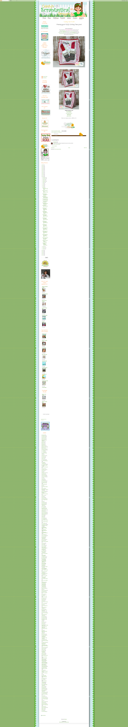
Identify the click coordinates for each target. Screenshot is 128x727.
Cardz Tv (43, 458)
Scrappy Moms (44, 639)
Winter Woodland (44, 707)
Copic (42, 471)
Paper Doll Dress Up (44, 605)
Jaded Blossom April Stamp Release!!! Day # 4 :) (45, 215)
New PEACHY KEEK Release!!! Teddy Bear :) (45, 204)
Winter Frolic (43, 706)
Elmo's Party (43, 488)
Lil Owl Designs (44, 387)
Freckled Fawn (44, 502)
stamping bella (44, 667)
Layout (43, 544)
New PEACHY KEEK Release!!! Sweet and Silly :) (45, 197)
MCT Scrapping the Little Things (44, 568)
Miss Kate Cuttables (44, 592)
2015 (42, 250)
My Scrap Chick (44, 597)
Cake (42, 454)
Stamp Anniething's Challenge (44, 661)
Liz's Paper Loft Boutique (44, 549)
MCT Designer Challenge (44, 559)
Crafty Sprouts (44, 474)
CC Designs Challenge (43, 463)
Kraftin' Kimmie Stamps (45, 541)
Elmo (42, 485)
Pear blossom (44, 616)
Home (69, 147)
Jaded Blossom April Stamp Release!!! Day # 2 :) (45, 222)
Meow (42, 589)
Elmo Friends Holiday (45, 486)
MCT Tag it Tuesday (44, 575)
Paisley (43, 604)
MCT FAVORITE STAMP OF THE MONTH (44, 561)
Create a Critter (44, 475)
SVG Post (43, 683)
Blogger (66, 719)
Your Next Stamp (44, 711)
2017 (42, 175)
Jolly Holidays (44, 534)
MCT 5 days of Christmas (44, 555)
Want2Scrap (43, 702)
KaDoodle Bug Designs (44, 538)
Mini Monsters (44, 591)
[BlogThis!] (63, 131)
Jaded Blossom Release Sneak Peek (45, 532)
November (44, 178)
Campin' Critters (44, 455)
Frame (43, 501)
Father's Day (43, 495)
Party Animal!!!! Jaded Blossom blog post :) (44, 195)
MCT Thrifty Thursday (45, 578)
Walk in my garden (44, 701)
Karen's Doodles (44, 539)
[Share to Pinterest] (65, 131)
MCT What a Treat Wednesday (44, 582)
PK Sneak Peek (44, 617)
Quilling (43, 630)
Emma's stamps (44, 491)
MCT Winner (43, 587)
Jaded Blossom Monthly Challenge (44, 527)
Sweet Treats (43, 686)
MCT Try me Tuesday (45, 580)
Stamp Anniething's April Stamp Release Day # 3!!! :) (45, 229)
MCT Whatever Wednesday (44, 584)
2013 (42, 252)
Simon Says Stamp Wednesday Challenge (45, 645)
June (43, 184)
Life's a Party (43, 546)
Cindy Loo (43, 470)
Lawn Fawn (43, 543)
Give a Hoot (43, 506)
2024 (42, 167)
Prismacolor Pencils (44, 628)
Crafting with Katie (44, 367)
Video (42, 700)
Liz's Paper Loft (44, 374)
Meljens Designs (44, 588)
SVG (42, 674)
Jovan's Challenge (44, 535)
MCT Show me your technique (44, 572)
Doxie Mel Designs (44, 315)
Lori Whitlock (43, 550)
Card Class (43, 457)
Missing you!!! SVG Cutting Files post (45, 199)
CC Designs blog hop (45, 460)
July (43, 183)
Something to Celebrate (43, 652)
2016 (42, 176)
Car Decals (43, 456)
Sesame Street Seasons (44, 643)
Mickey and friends (44, 590)
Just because (43, 536)
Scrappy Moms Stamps (45, 640)
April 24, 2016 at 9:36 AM (56, 144)
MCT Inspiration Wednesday (44, 563)
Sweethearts (43, 687)
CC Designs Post (44, 464)
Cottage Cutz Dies (44, 472)
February (44, 247)
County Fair (43, 473)
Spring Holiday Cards (45, 655)
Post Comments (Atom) (58, 149)
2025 (42, 166)
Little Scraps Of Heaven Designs (44, 547)
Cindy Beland (44, 77)
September (44, 181)
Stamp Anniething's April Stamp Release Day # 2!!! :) (45, 232)
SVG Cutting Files (44, 680)
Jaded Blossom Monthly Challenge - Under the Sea (44, 244)
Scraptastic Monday (44, 642)
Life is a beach (44, 545)
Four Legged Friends (44, 499)
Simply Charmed (44, 647)
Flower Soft (43, 497)
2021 (42, 170)
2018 (42, 174)
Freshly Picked (44, 503)
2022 (42, 169)
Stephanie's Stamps (44, 668)
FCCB (42, 496)
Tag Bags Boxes (44, 688)
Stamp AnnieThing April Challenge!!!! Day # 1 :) (45, 191)
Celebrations (43, 468)
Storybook (43, 670)
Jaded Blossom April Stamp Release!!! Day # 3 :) (45, 219)
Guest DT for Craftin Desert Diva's (44, 508)
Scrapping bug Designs (44, 636)
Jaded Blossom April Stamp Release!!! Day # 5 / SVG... (45, 212)
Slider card (43, 649)
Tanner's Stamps (44, 689)
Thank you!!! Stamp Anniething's (45, 201)
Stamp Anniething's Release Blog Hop (44, 666)
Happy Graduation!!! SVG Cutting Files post (45, 238)
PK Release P (44, 618)
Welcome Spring (44, 703)
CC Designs (43, 459)
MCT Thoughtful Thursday (44, 577)
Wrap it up (43, 709)
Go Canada (43, 507)
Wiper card (43, 708)
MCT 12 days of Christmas (44, 552)
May (43, 185)
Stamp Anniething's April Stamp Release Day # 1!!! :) (45, 235)
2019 (42, 173)
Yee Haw (43, 710)
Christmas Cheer (44, 469)
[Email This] (62, 131)
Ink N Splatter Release (45, 521)
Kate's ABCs (43, 540)
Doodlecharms (44, 484)
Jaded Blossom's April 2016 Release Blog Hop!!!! (44, 209)
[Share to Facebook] (64, 131)
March (43, 246)
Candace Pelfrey (45, 76)
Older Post (85, 147)
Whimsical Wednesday (45, 704)
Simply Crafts (43, 648)
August (44, 182)
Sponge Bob (43, 654)
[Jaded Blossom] (45, 58)
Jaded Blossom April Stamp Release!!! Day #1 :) (44, 225)
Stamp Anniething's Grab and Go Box (44, 662)
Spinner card (43, 653)
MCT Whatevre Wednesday (44, 586)
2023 (42, 168)
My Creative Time (44, 354)
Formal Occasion (44, 498)
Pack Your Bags (44, 603)
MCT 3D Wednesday (44, 553)
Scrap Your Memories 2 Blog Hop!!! (45, 189)
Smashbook (43, 650)
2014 (42, 251)
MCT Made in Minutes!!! (43, 565)
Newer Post (52, 147)
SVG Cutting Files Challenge (44, 682)
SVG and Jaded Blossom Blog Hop (44, 676)
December (44, 177)
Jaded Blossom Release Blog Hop (44, 530)
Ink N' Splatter (44, 523)
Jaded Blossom (44, 524)
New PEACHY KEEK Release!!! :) (45, 206)
